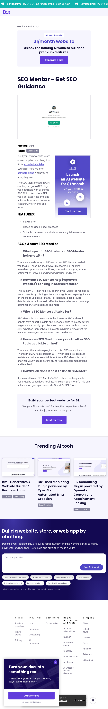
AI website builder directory (68, 670)
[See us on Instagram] (93, 700)
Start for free (54, 420)
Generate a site (54, 60)
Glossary (67, 651)
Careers (86, 637)
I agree (78, 700)
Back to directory (30, 26)
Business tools (70, 656)
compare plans (25, 172)
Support (67, 637)
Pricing (18, 640)
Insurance (34, 629)
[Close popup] (55, 662)
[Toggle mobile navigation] (103, 12)
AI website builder (34, 164)
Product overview (19, 625)
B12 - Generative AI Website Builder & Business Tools (16, 486)
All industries (34, 641)
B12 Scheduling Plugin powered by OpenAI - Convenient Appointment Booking (88, 492)
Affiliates (87, 648)
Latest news (86, 630)
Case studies (52, 623)
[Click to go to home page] (14, 12)
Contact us (88, 660)
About (86, 623)
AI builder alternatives (69, 630)
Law (31, 623)
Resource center (68, 644)
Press (85, 643)
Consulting (34, 634)
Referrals (87, 654)
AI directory (69, 662)
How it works (18, 633)
